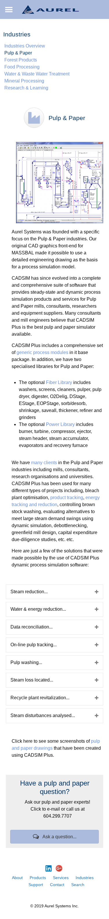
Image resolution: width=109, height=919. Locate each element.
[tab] (54, 592)
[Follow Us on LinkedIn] (48, 868)
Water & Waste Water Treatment (36, 73)
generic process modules (42, 352)
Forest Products (20, 59)
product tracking (66, 497)
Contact (57, 884)
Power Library (60, 424)
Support (35, 884)
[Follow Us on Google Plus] (59, 868)
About (17, 877)
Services (61, 877)
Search (77, 884)
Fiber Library (59, 382)
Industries (85, 877)
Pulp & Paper (18, 52)
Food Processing (22, 66)
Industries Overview (24, 45)
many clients (44, 462)
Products (38, 877)
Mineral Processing (24, 80)
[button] (54, 837)
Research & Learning (26, 87)
